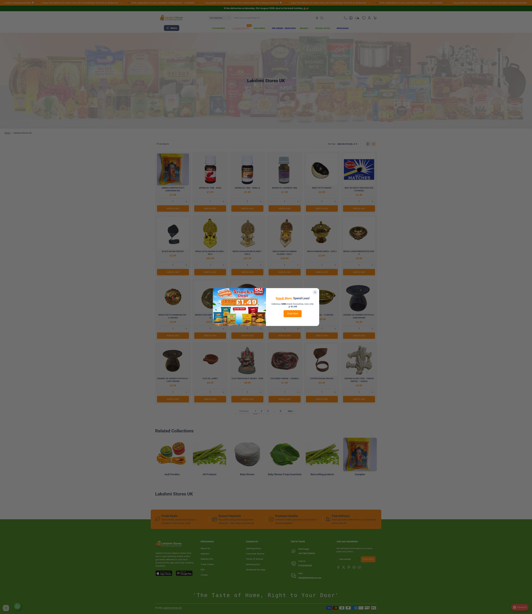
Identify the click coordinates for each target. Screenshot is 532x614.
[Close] (315, 292)
